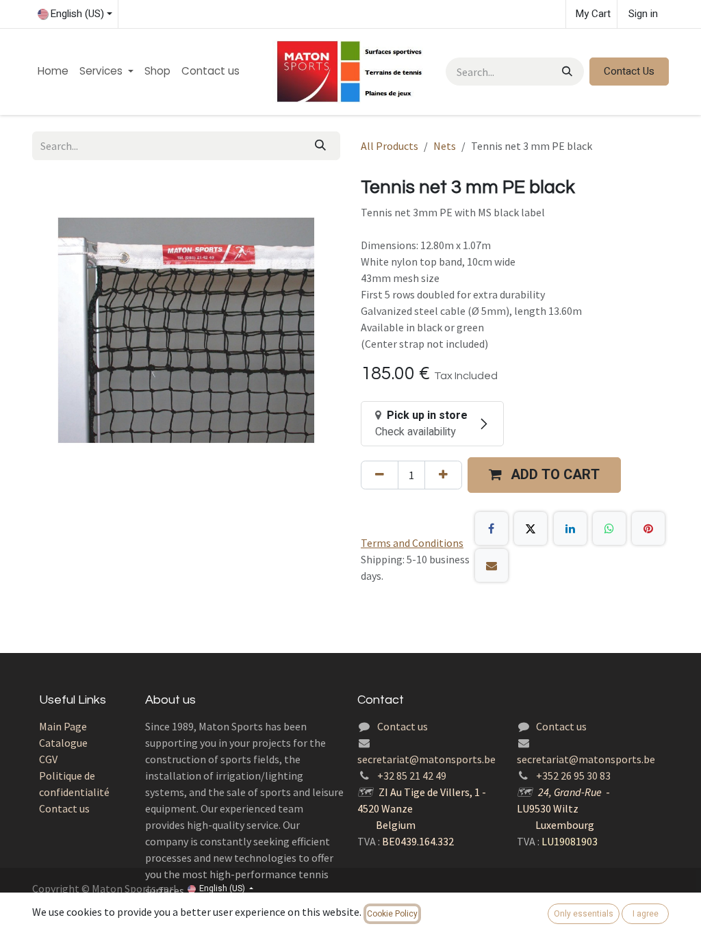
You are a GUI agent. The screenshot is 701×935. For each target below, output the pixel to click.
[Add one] (443, 475)
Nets (444, 146)
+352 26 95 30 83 (573, 775)
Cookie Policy (392, 914)
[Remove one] (379, 475)
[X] (530, 528)
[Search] (566, 71)
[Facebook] (491, 528)
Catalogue (63, 743)
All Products (389, 146)
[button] (544, 475)
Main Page (63, 726)
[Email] (491, 565)
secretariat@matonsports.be (426, 759)
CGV (48, 759)
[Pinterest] (648, 528)
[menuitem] (53, 71)
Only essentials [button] (583, 914)
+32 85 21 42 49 (411, 775)
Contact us (64, 808)
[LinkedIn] (570, 528)
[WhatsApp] (609, 528)
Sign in (643, 13)
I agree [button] (646, 914)
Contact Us (629, 71)
